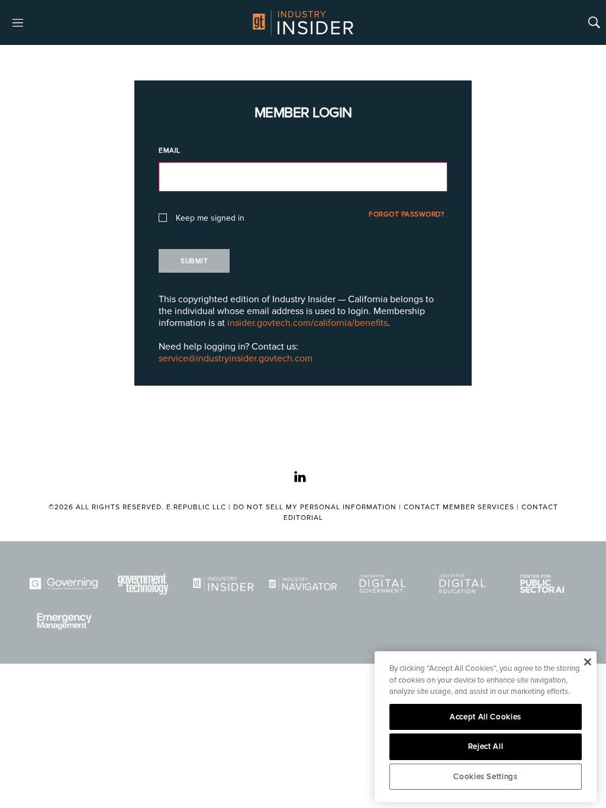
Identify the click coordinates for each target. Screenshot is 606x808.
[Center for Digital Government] (383, 584)
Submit (194, 261)
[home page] (303, 22)
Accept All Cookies (485, 717)
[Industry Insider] (223, 584)
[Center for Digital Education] (462, 584)
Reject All (486, 746)
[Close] (587, 662)
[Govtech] (143, 584)
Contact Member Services (459, 507)
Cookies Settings (485, 776)
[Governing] (64, 584)
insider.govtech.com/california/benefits (307, 323)
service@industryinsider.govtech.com (235, 358)
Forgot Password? (406, 214)
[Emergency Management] (64, 622)
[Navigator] (303, 584)
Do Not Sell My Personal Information (315, 507)
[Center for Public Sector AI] (542, 584)
